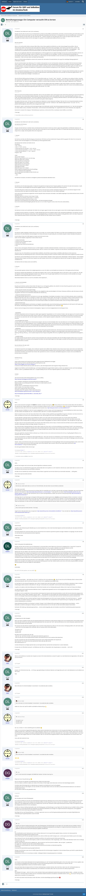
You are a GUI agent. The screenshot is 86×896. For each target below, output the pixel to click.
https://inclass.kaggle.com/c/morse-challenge (25, 364)
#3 (83, 223)
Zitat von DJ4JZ (21, 701)
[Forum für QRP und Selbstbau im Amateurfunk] (43, 9)
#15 (83, 713)
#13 (83, 683)
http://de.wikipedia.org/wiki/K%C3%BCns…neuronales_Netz (28, 393)
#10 (83, 613)
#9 (83, 574)
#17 (83, 768)
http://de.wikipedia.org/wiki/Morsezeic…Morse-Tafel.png (27, 391)
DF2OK (21, 450)
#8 (83, 541)
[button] (70, 1)
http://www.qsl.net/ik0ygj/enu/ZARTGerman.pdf (25, 379)
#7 (83, 523)
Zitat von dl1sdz (21, 483)
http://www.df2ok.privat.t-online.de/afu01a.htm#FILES (49, 511)
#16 (83, 748)
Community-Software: (43, 894)
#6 (83, 480)
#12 (83, 667)
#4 (83, 399)
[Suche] (83, 1)
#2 (83, 119)
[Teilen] (84, 24)
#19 (83, 819)
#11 (83, 653)
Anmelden (77, 1)
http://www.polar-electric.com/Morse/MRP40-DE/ (58, 407)
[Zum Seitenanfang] (84, 894)
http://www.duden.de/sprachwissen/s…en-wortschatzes (39, 492)
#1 (83, 28)
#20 (83, 857)
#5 (83, 460)
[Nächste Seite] (5, 25)
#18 (83, 793)
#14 (83, 697)
